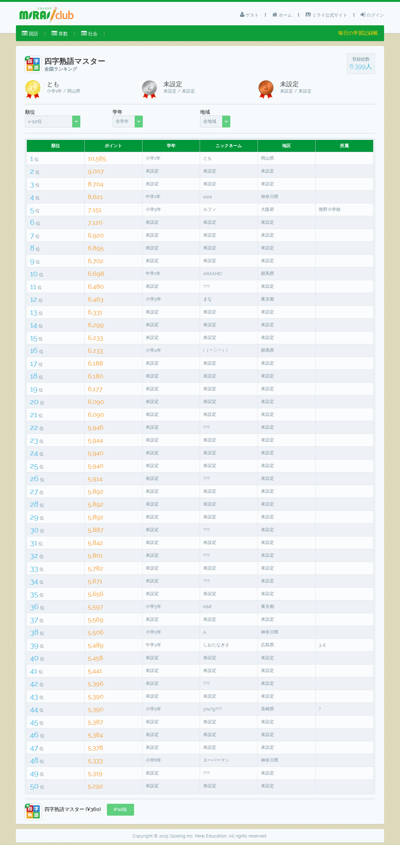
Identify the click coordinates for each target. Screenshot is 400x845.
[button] (120, 810)
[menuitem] (30, 33)
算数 (62, 34)
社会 (92, 34)
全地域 (209, 121)
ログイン (374, 14)
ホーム (285, 14)
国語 (33, 34)
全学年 (122, 121)
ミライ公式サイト (329, 14)
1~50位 (35, 121)
